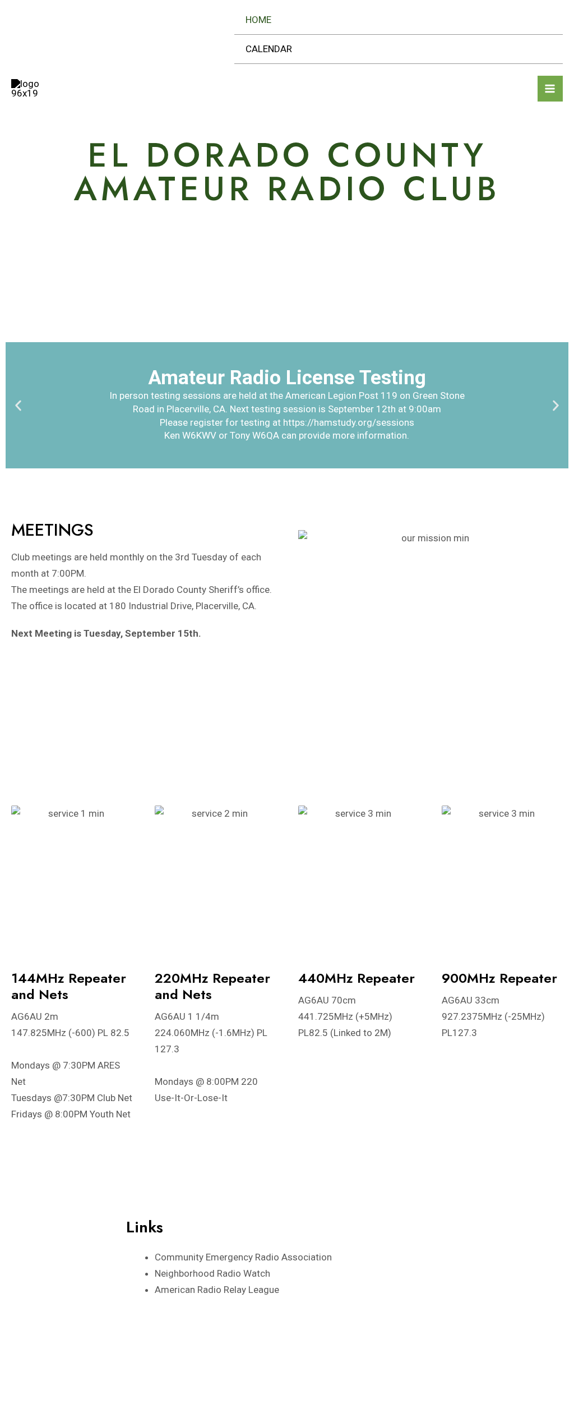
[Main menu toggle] (550, 89)
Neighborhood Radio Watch (212, 1273)
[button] (18, 405)
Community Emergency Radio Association (243, 1257)
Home (258, 19)
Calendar (269, 48)
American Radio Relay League (217, 1289)
